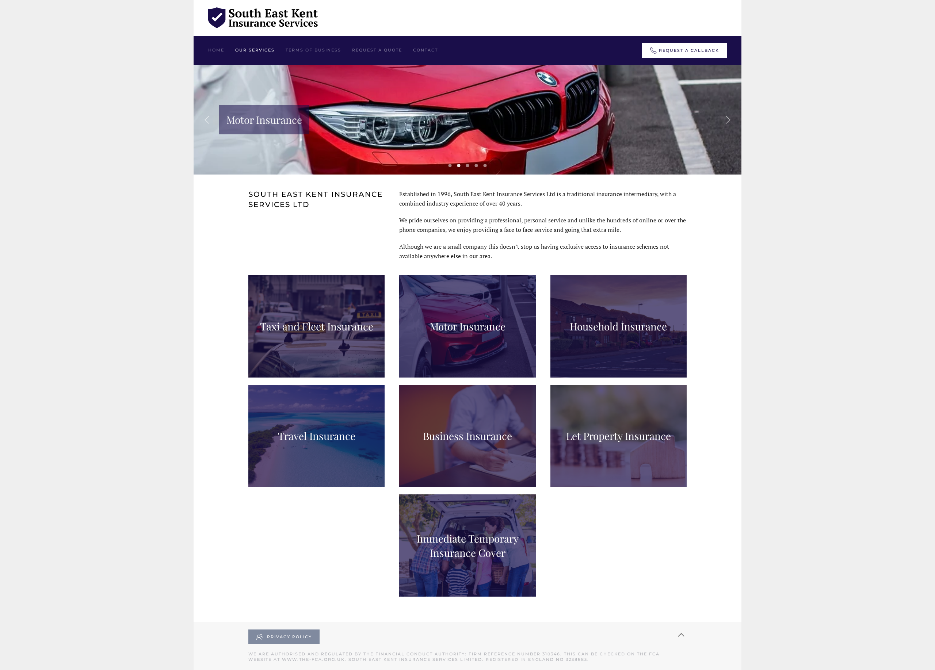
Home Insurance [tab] (467, 165)
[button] (207, 120)
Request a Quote (377, 50)
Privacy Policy (289, 636)
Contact (425, 50)
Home (216, 50)
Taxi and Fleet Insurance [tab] (450, 165)
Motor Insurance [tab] (459, 165)
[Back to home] (263, 17)
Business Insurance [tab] (485, 165)
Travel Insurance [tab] (476, 165)
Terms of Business (313, 50)
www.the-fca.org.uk (313, 659)
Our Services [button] (255, 50)
